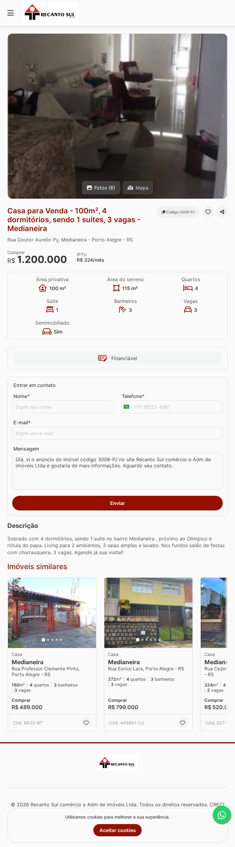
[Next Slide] (222, 116)
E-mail (22, 422)
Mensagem (26, 449)
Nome (21, 396)
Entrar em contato (34, 385)
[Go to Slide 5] (61, 640)
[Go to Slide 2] (48, 640)
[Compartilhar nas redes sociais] (222, 211)
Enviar (117, 503)
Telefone (133, 396)
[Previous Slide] (12, 116)
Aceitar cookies (117, 830)
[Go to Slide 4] (56, 640)
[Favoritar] (208, 211)
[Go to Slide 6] (159, 640)
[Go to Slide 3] (52, 640)
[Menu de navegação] (10, 13)
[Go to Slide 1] (43, 640)
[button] (117, 116)
